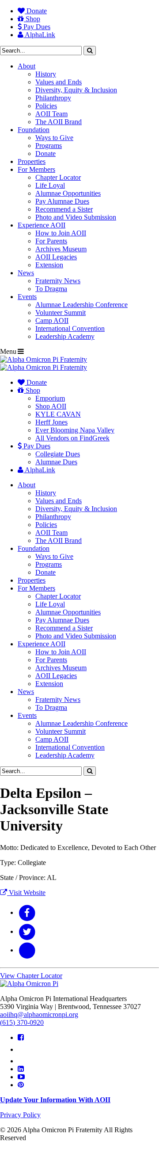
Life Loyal (50, 185)
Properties (31, 161)
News (26, 273)
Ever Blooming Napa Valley (74, 430)
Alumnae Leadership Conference (81, 304)
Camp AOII (51, 320)
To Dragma (51, 288)
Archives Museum (61, 249)
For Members (36, 169)
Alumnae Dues (56, 462)
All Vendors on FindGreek (72, 438)
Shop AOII (50, 406)
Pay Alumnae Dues (62, 201)
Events (27, 296)
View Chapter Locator (31, 975)
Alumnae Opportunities (68, 193)
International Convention (70, 328)
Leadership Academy (65, 336)
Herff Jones (51, 422)
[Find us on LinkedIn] (21, 1069)
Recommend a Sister (64, 209)
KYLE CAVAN (58, 414)
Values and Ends (58, 82)
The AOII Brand (58, 121)
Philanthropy (53, 98)
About (26, 66)
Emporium (50, 398)
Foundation (33, 129)
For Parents (51, 241)
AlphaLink (39, 34)
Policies (46, 106)
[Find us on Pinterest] (21, 1084)
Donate (36, 11)
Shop (32, 19)
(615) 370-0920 (22, 1022)
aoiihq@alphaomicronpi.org (39, 1014)
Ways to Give (54, 137)
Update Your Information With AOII (55, 1099)
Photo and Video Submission (75, 217)
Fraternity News (57, 280)
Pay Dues (36, 26)
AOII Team (51, 114)
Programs (48, 145)
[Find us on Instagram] (22, 1061)
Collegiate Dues (57, 454)
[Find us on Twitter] (22, 1049)
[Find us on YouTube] (21, 1077)
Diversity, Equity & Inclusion (76, 90)
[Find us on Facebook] (21, 1037)
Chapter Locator (58, 177)
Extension (49, 265)
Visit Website (26, 892)
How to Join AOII (60, 233)
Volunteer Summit (60, 312)
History (45, 74)
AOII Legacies (56, 257)
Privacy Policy (20, 1115)
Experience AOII (41, 225)
